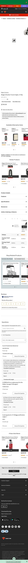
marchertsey (5, 348)
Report (5, 376)
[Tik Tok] (19, 527)
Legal (2, 494)
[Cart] (26, 12)
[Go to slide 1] (14, 40)
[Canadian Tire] (3, 6)
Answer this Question (19, 356)
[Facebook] (3, 527)
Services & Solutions (5, 485)
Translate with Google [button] (7, 353)
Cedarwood (5, 386)
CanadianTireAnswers (9, 368)
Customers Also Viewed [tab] (7, 258)
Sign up (4, 506)
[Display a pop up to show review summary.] (19, 145)
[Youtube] (12, 527)
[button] (13, 149)
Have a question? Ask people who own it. (11, 325)
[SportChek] (10, 6)
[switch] (14, 226)
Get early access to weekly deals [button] (13, 561)
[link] (5, 99)
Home (4, 18)
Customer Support (5, 480)
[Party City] (24, 6)
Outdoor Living (11, 18)
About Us (3, 490)
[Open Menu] (2, 12)
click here (8, 156)
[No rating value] (4, 99)
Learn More (4, 516)
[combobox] (15, 340)
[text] (10, 181)
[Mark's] (17, 6)
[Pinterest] (16, 527)
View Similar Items (16, 101)
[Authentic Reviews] (8, 297)
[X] (6, 527)
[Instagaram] (9, 527)
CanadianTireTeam (8, 402)
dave (3, 419)
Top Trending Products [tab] (19, 258)
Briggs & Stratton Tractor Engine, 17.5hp (12, 94)
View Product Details (6, 101)
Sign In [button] (14, 471)
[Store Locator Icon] (2, 9)
